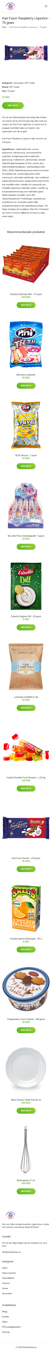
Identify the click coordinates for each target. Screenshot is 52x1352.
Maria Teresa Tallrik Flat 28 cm (26, 1100)
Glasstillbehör (8, 1278)
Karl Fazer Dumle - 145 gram (26, 858)
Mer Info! (13, 105)
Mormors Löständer (26, 375)
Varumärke (19, 83)
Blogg (4, 1311)
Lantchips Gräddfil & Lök (26, 697)
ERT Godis (30, 83)
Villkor (5, 1322)
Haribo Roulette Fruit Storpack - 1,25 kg (26, 777)
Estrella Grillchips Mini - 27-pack (26, 294)
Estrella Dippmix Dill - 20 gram (26, 616)
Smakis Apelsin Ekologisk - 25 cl (26, 939)
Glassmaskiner (9, 1273)
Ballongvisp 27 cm (26, 1180)
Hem (4, 27)
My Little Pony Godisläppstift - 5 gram (26, 536)
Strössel (6, 1283)
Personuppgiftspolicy (11, 1327)
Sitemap (6, 1332)
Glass (4, 1268)
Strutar (5, 1288)
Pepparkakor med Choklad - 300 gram (26, 1019)
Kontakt (5, 1316)
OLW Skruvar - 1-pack (26, 455)
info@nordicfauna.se (11, 1252)
